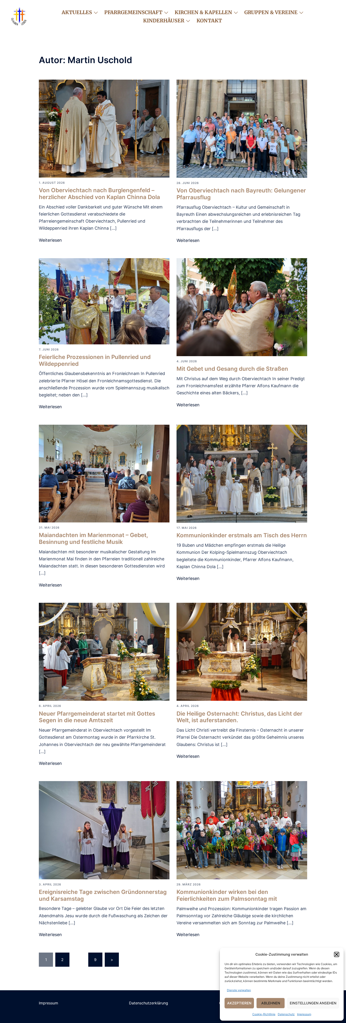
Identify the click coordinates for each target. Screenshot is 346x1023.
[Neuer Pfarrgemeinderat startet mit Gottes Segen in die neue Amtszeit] (104, 651)
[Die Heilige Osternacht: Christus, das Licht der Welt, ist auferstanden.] (242, 651)
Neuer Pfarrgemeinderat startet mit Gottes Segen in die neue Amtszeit (97, 717)
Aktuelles (77, 12)
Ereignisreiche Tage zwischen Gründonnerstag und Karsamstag (103, 895)
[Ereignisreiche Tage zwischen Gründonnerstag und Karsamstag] (104, 829)
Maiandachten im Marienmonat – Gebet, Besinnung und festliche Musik (93, 538)
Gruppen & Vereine (271, 12)
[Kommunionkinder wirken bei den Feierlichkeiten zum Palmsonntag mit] (242, 829)
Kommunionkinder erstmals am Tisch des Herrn (242, 535)
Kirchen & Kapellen (203, 12)
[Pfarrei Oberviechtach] (18, 16)
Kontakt (209, 20)
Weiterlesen (50, 240)
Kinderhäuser (163, 20)
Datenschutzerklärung (148, 1003)
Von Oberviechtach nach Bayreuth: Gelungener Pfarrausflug (241, 194)
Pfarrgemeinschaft (133, 12)
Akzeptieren (239, 1003)
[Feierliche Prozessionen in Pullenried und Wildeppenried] (104, 300)
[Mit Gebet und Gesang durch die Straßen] (242, 306)
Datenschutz (286, 1014)
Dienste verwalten (239, 990)
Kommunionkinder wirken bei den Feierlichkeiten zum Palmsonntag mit (227, 895)
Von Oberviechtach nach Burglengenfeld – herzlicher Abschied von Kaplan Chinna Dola (99, 193)
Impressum (304, 1014)
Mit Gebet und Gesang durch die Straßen (232, 368)
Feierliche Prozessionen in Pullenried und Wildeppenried (95, 360)
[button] (336, 954)
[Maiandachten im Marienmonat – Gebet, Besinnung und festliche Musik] (104, 473)
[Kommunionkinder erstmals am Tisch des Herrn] (242, 473)
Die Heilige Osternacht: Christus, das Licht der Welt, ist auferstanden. (239, 717)
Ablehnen (270, 1003)
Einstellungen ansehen (313, 1003)
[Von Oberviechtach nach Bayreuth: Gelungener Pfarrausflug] (242, 128)
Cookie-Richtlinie (263, 1014)
